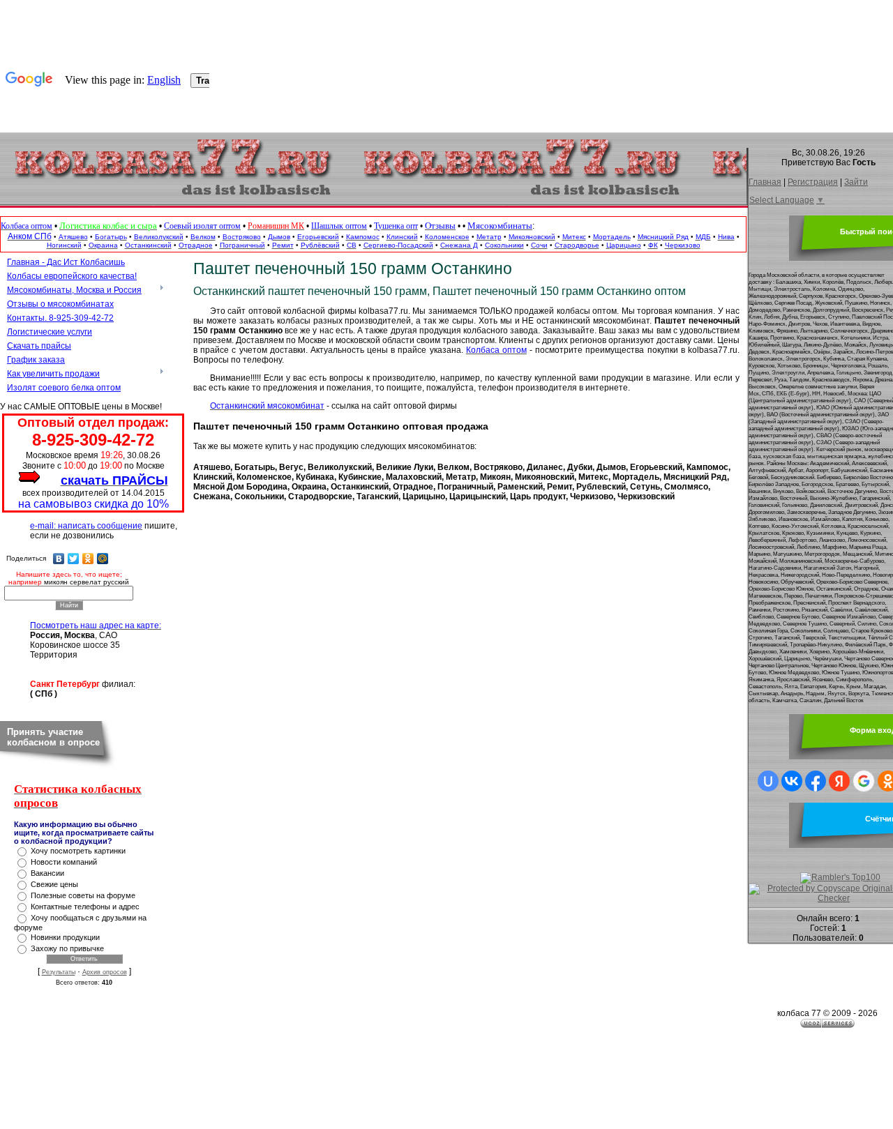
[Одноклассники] (88, 559)
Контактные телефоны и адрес (85, 906)
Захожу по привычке (67, 948)
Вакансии (47, 873)
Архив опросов (104, 972)
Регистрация (813, 182)
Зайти (856, 182)
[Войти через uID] (768, 781)
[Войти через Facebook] (815, 781)
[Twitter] (73, 559)
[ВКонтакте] (59, 559)
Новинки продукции (65, 937)
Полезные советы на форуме (83, 895)
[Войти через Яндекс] (839, 781)
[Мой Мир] (103, 559)
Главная (765, 182)
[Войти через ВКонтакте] (791, 781)
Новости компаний (64, 862)
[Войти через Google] (864, 781)
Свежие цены (54, 884)
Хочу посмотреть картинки (78, 851)
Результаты (58, 972)
